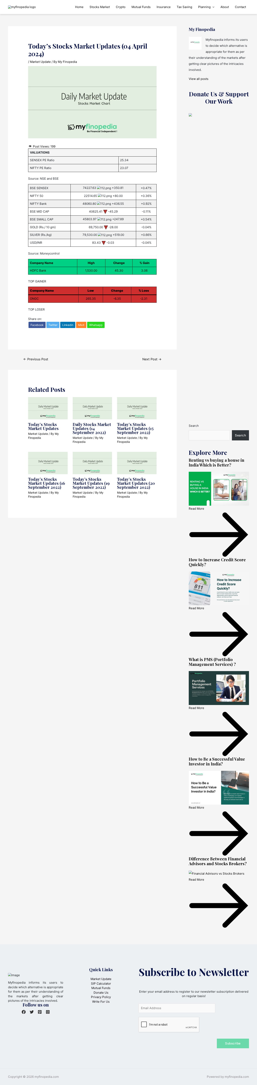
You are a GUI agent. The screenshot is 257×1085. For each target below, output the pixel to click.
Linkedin (67, 325)
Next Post (151, 359)
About (224, 7)
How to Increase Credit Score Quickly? (217, 562)
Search (194, 426)
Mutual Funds (141, 7)
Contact (240, 7)
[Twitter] (32, 1012)
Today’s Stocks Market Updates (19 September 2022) (91, 483)
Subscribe (233, 1043)
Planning (204, 7)
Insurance (164, 7)
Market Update (40, 62)
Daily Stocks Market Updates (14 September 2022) (92, 428)
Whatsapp (96, 325)
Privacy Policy (101, 997)
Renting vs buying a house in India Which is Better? (216, 462)
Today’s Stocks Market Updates (43, 426)
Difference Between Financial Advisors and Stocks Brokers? (218, 861)
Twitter (52, 325)
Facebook (37, 325)
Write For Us (101, 1001)
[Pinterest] (40, 1012)
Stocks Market (100, 7)
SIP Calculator (101, 983)
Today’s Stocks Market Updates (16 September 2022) (46, 483)
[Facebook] (24, 1012)
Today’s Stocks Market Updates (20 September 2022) (136, 483)
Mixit (81, 325)
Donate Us (101, 992)
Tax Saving (184, 7)
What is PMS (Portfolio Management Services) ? (212, 662)
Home (79, 7)
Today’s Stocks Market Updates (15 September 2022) (135, 428)
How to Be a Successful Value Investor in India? (217, 761)
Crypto (120, 7)
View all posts (198, 79)
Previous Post (35, 359)
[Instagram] (48, 1012)
